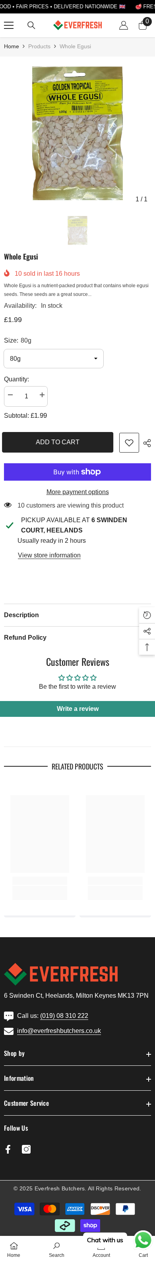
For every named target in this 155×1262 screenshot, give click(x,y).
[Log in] (123, 25)
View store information (49, 555)
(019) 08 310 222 (64, 1015)
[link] (129, 443)
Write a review (78, 708)
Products (39, 46)
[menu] (9, 25)
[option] (77, 134)
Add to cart (59, 442)
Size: (17, 340)
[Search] (31, 25)
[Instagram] (26, 1149)
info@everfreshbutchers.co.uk (59, 1030)
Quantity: (16, 379)
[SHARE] (145, 443)
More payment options (77, 492)
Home (11, 46)
